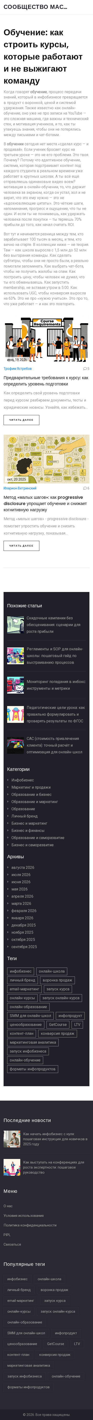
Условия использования (24, 1215)
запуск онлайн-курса (60, 998)
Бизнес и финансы (27, 830)
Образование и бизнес (31, 794)
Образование (22, 809)
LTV (77, 1024)
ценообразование (26, 1024)
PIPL (7, 1235)
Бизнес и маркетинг (28, 823)
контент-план (21, 1033)
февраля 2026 (23, 910)
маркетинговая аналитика (33, 1042)
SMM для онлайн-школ (30, 1015)
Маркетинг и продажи (30, 787)
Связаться (12, 1244)
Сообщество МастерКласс (39, 7)
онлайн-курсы (22, 998)
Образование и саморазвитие (37, 837)
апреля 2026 (21, 896)
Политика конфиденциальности (30, 1225)
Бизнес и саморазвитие (32, 845)
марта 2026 (20, 903)
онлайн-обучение (25, 1060)
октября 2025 (22, 939)
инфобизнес (20, 971)
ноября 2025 (21, 932)
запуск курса (57, 989)
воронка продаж (57, 980)
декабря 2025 (23, 925)
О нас (8, 1206)
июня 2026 (20, 882)
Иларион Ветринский (20, 488)
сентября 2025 (23, 947)
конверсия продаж (57, 1033)
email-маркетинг (24, 989)
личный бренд (22, 980)
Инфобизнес (22, 780)
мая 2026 (19, 889)
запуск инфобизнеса (28, 1051)
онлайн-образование (28, 1007)
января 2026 (21, 918)
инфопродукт (70, 1015)
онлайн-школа (52, 971)
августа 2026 (22, 867)
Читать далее (21, 420)
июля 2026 (20, 874)
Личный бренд (24, 816)
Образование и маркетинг (34, 801)
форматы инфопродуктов (33, 1069)
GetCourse (58, 1024)
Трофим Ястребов (18, 369)
